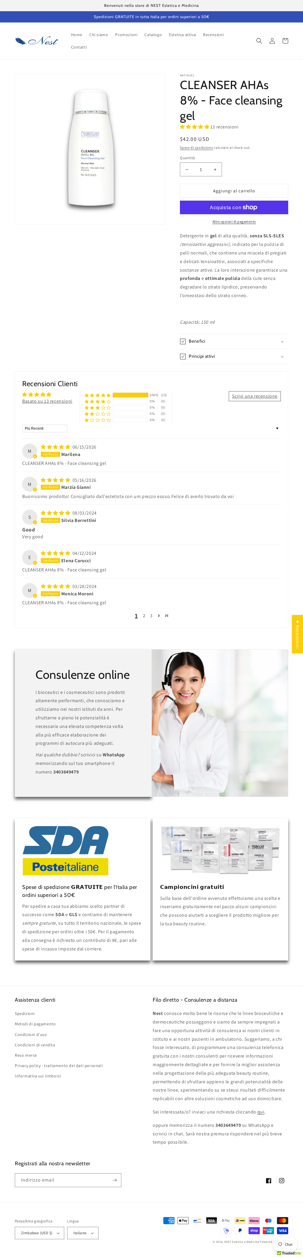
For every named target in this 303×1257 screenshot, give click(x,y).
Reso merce (26, 1055)
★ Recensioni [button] (297, 634)
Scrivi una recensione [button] (255, 396)
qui (261, 1112)
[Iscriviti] (114, 1180)
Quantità (187, 157)
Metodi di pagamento (35, 1023)
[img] (56, 447)
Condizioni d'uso (31, 1034)
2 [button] (144, 616)
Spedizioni (25, 1013)
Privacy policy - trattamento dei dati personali (59, 1065)
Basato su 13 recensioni (47, 401)
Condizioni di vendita (35, 1045)
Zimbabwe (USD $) (36, 1232)
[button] (259, 40)
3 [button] (151, 616)
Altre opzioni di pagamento (234, 221)
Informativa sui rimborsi (38, 1076)
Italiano (79, 1232)
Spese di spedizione (196, 147)
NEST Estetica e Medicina (241, 1242)
